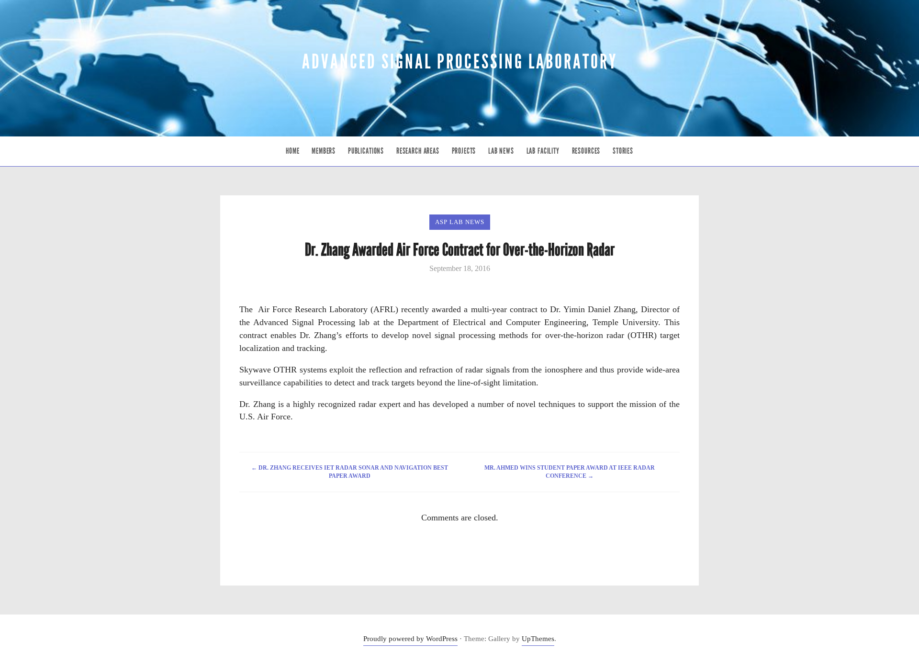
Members (324, 151)
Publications (366, 151)
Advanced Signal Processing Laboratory (459, 62)
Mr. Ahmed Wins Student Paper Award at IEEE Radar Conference (569, 472)
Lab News (501, 151)
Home (292, 151)
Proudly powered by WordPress (410, 638)
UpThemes (538, 638)
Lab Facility (543, 151)
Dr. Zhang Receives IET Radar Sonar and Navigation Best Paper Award (349, 472)
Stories (623, 151)
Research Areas (417, 151)
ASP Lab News (459, 221)
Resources (586, 151)
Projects (464, 151)
